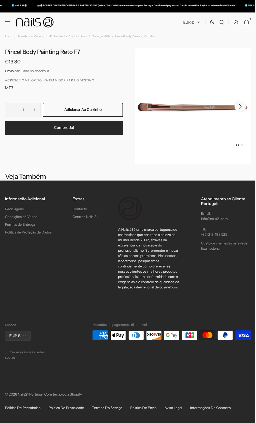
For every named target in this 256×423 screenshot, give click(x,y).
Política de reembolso (22, 408)
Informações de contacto (210, 408)
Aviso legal (173, 408)
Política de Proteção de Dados (28, 232)
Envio (9, 71)
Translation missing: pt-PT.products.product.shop (52, 36)
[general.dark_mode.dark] (208, 22)
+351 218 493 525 (210, 234)
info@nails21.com (210, 218)
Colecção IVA (101, 36)
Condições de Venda (21, 216)
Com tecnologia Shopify (63, 394)
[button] (7, 22)
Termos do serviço (107, 408)
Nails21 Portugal (30, 394)
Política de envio (143, 408)
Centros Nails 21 (83, 216)
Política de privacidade (66, 408)
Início (8, 36)
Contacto (78, 209)
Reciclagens (14, 209)
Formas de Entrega (20, 224)
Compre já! (63, 127)
